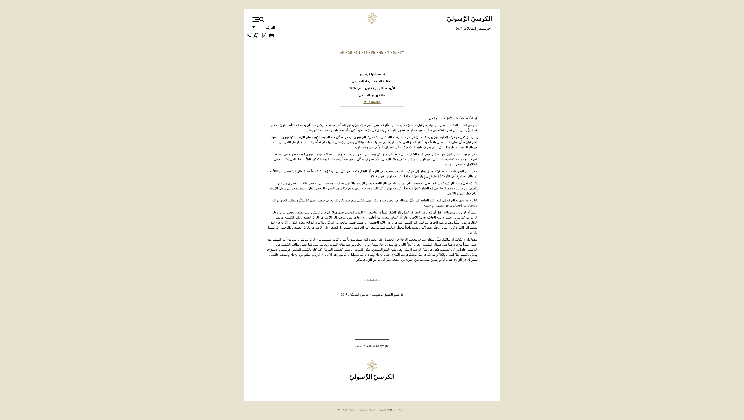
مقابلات (469, 28)
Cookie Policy (367, 409)
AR (342, 52)
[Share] (249, 36)
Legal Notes (386, 409)
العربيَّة (266, 29)
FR (373, 52)
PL (395, 52)
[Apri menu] (255, 19)
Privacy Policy (347, 409)
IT (388, 52)
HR (381, 52)
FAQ (400, 409)
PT (402, 52)
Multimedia (372, 102)
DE (350, 52)
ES (366, 52)
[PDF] (264, 35)
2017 (459, 28)
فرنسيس (483, 28)
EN (358, 52)
